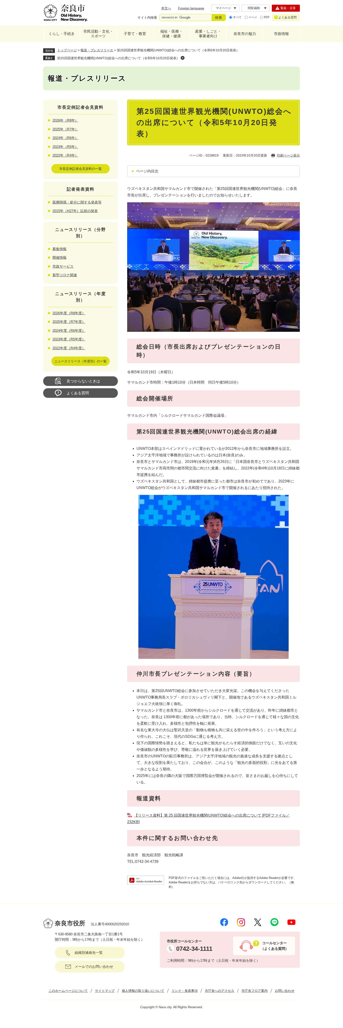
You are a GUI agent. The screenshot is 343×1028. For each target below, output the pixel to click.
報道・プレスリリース (96, 50)
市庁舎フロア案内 (255, 991)
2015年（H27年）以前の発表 (75, 211)
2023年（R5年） (65, 147)
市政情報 (281, 34)
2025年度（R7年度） (68, 322)
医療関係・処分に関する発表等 (77, 202)
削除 (182, 58)
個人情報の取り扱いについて (143, 991)
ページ (252, 17)
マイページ (223, 8)
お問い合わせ (284, 991)
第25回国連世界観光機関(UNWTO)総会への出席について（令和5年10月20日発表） (118, 58)
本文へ (166, 8)
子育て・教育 (135, 34)
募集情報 (59, 249)
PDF (267, 17)
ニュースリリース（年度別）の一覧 (80, 361)
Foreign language (191, 8)
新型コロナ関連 (64, 275)
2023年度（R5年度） (68, 339)
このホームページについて (68, 991)
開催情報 (59, 257)
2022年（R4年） (65, 155)
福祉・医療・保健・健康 (171, 33)
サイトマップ (105, 991)
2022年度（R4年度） (68, 348)
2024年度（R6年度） (68, 330)
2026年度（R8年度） (68, 313)
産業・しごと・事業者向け (208, 33)
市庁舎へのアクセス (219, 991)
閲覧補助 (254, 8)
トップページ (67, 50)
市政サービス (63, 266)
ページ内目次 (147, 171)
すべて (237, 17)
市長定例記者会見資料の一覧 (80, 169)
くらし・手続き (62, 34)
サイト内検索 (147, 17)
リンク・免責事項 (185, 991)
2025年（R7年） (65, 129)
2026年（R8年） (65, 120)
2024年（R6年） (65, 138)
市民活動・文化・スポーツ (98, 33)
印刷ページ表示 (288, 155)
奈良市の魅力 (245, 34)
